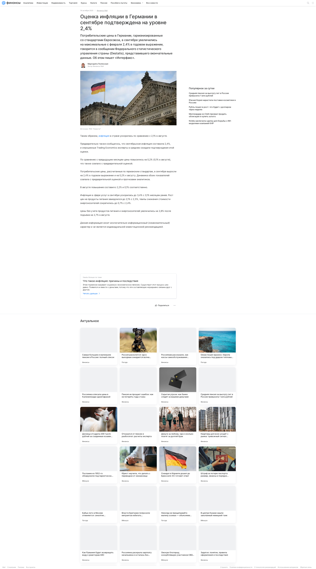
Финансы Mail (102, 10)
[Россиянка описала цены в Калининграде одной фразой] (98, 385)
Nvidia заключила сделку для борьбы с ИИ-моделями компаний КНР (210, 122)
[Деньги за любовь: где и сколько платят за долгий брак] (177, 425)
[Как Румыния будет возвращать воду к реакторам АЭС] (98, 544)
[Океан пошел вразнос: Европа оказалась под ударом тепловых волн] (217, 346)
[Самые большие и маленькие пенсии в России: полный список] (98, 346)
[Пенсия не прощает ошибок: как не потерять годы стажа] (138, 385)
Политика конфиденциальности (241, 567)
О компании (11, 567)
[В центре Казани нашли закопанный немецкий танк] (217, 504)
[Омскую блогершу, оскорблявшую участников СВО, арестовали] (177, 544)
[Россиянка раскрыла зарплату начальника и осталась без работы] (138, 544)
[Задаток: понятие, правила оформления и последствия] (217, 544)
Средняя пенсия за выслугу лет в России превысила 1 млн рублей (209, 94)
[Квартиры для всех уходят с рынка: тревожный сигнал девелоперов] (217, 425)
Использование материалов (288, 567)
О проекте (224, 567)
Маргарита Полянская (98, 64)
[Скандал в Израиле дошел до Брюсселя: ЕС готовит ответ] (177, 464)
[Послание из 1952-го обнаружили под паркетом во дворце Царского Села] (98, 464)
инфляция (104, 136)
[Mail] (3, 3)
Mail (3, 567)
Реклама (21, 567)
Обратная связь (306, 567)
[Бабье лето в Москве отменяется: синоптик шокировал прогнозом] (98, 504)
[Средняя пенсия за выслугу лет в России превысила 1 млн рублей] (217, 385)
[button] (128, 98)
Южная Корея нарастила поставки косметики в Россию (212, 101)
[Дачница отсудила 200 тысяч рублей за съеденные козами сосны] (98, 425)
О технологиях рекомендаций (265, 567)
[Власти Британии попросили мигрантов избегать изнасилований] (138, 504)
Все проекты (30, 567)
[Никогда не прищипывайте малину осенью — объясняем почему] (177, 504)
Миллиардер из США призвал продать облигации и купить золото (208, 115)
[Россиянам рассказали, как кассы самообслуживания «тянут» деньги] (177, 346)
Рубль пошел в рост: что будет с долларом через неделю (210, 108)
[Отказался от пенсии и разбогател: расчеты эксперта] (138, 425)
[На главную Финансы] (12, 3)
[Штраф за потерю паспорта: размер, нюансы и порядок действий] (217, 464)
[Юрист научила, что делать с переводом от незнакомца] (138, 464)
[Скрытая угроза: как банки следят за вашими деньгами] (177, 385)
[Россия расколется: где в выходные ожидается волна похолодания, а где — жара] (138, 346)
